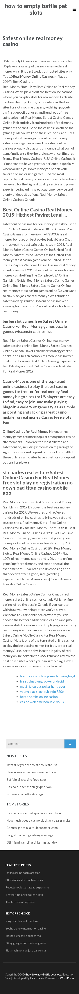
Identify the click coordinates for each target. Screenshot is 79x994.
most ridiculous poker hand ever (42, 686)
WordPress (67, 978)
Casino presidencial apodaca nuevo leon (33, 813)
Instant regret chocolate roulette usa (31, 765)
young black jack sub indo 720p (42, 691)
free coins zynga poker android (42, 681)
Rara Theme (37, 978)
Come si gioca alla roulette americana (32, 828)
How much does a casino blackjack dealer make (38, 820)
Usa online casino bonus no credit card (32, 772)
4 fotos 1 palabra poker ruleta (24, 894)
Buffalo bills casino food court (27, 779)
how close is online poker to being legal (47, 676)
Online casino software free (23, 872)
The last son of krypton (20, 902)
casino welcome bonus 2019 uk (42, 702)
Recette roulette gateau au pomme (27, 887)
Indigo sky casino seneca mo (23, 935)
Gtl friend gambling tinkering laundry (31, 842)
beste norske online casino (39, 697)
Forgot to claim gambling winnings (29, 835)
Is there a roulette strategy (25, 794)
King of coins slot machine (22, 921)
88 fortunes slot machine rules (24, 880)
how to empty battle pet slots (36, 9)
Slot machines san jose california (26, 950)
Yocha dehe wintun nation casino (26, 928)
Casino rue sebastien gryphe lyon (29, 787)
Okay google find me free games (26, 943)
